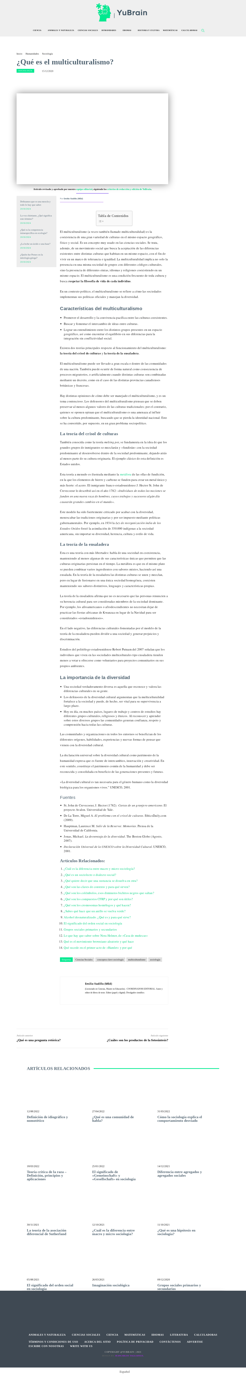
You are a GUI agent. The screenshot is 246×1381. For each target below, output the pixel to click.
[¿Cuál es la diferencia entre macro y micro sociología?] (123, 1209)
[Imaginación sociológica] (123, 1264)
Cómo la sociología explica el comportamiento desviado (179, 1119)
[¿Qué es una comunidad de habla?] (123, 1096)
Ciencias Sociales (84, 959)
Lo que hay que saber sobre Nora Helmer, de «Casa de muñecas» (106, 935)
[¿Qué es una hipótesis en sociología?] (188, 1209)
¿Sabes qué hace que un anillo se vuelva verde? (95, 911)
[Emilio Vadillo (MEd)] (72, 991)
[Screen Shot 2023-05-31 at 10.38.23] (36, 275)
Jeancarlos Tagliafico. (129, 1356)
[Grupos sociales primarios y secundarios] (188, 1264)
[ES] (36, 291)
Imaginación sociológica (110, 1285)
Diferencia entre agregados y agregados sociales (179, 1173)
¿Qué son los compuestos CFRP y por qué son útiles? (98, 899)
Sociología (47, 53)
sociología (155, 959)
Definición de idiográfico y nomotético (47, 1119)
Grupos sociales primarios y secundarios (90, 929)
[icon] (210, 31)
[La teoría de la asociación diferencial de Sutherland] (58, 1209)
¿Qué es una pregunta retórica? (39, 1040)
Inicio (19, 53)
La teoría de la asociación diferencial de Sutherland (46, 1232)
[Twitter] (131, 1307)
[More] (136, 79)
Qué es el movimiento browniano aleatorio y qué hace (99, 941)
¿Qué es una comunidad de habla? (113, 1119)
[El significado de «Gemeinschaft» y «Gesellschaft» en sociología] (123, 1151)
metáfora (125, 474)
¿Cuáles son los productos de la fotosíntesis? (137, 1040)
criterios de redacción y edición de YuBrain (129, 189)
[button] (202, 30)
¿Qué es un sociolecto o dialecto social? (90, 875)
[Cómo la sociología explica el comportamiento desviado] (188, 1096)
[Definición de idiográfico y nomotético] (58, 1096)
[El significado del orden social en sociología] (58, 1264)
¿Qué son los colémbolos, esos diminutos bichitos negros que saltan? (109, 893)
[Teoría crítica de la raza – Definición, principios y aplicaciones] (58, 1151)
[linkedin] (86, 998)
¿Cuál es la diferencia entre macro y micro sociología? (99, 869)
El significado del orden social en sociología (93, 923)
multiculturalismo (137, 959)
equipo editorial (84, 189)
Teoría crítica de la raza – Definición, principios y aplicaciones (46, 1175)
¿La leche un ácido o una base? (35, 243)
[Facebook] (115, 1307)
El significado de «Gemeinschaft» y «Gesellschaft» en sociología (114, 1175)
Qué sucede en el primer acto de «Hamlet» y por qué (98, 947)
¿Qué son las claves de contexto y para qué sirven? (97, 887)
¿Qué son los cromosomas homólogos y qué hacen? (97, 905)
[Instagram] (123, 1307)
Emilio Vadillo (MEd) (73, 198)
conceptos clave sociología (110, 959)
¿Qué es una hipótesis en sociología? (176, 1232)
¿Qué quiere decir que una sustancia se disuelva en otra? (101, 881)
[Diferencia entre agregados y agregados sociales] (188, 1151)
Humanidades (32, 53)
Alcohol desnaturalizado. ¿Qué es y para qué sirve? (97, 917)
